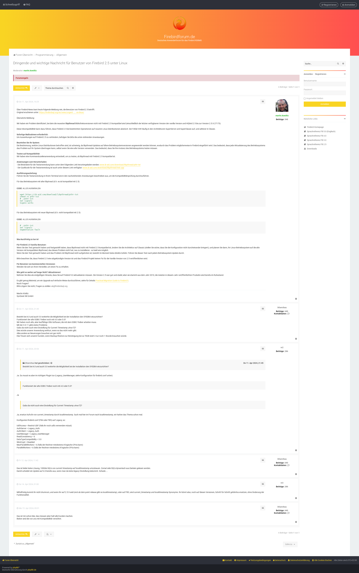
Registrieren (320, 74)
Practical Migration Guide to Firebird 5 (111, 280)
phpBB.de (32, 570)
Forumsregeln (22, 78)
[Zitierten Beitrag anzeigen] (51, 363)
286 (286, 351)
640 (286, 311)
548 (286, 119)
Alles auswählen (32, 188)
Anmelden (308, 74)
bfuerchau (282, 307)
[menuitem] (27, 4)
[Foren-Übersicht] (179, 23)
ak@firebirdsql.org (59, 286)
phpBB (16, 567)
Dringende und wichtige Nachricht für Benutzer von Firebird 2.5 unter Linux (70, 63)
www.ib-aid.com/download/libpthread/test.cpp (103, 167)
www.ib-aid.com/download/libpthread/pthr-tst (120, 165)
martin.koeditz (30, 70)
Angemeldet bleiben (314, 98)
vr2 (282, 347)
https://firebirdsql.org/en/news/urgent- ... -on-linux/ (61, 112)
